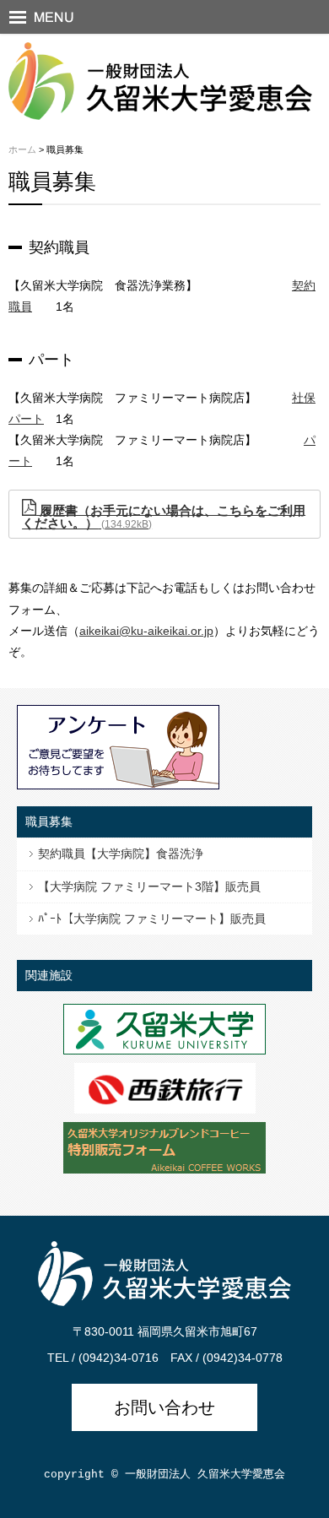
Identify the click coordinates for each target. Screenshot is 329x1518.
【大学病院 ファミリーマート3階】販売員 (149, 886)
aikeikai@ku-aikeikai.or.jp (146, 630)
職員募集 (49, 821)
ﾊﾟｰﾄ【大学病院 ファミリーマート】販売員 (152, 918)
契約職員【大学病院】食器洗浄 (120, 853)
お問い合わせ (164, 1407)
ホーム (22, 149)
